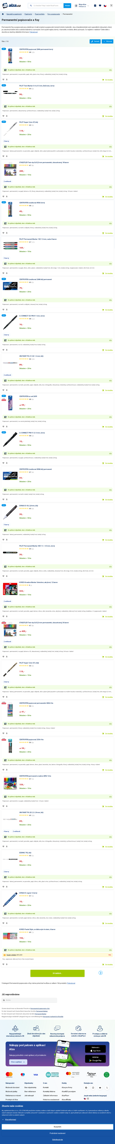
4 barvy (6, 831)
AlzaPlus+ (65, 1095)
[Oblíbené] (100, 5)
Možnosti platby (11, 1091)
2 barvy (6, 141)
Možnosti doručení (12, 1087)
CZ (88, 1098)
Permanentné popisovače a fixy (40, 1008)
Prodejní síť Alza (12, 1099)
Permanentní (67, 14)
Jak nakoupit (29, 1095)
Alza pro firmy (67, 1087)
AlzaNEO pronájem (69, 1091)
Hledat (67, 6)
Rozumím (57, 1127)
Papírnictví (28, 14)
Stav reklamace (30, 1091)
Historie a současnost (51, 1099)
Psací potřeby (40, 14)
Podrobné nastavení (57, 1133)
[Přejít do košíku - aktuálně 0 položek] (111, 5)
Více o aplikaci (16, 1062)
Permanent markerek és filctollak (53, 1016)
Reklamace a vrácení (13, 1095)
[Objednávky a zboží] (95, 5)
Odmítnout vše (57, 1140)
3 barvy (6, 258)
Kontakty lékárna (49, 1091)
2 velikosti (7, 181)
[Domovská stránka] (3, 14)
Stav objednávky (30, 1087)
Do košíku (109, 80)
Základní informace (50, 1095)
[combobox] (46, 5)
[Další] (100, 973)
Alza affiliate (66, 1099)
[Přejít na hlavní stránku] (11, 5)
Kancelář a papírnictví (14, 14)
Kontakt (46, 1087)
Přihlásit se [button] (82, 6)
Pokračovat (34, 32)
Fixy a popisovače (54, 14)
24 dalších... (57, 973)
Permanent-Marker (42, 1011)
